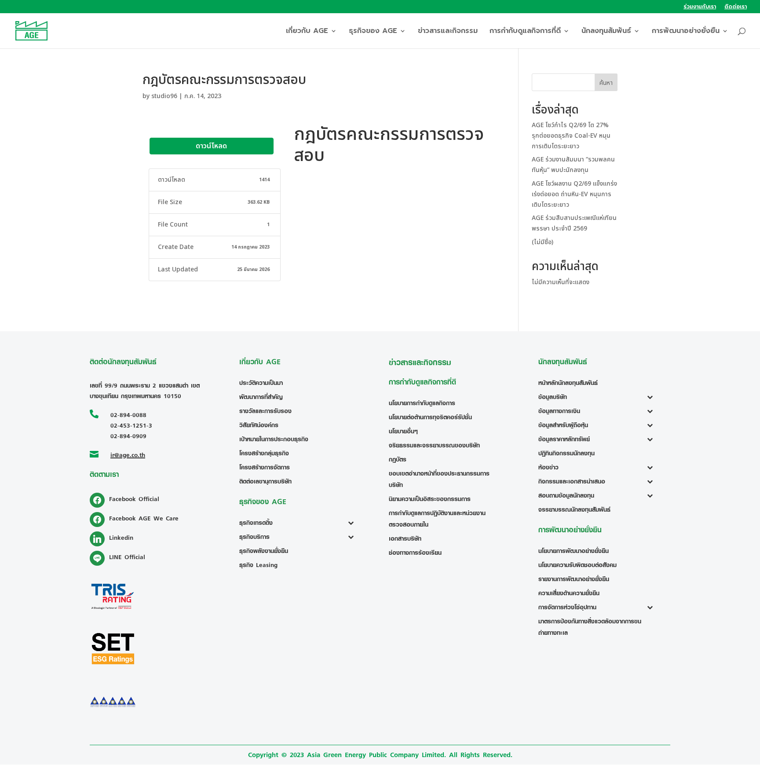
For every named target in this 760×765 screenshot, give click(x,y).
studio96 (164, 96)
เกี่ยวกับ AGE (307, 32)
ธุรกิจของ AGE (373, 32)
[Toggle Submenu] (353, 523)
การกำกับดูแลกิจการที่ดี (525, 32)
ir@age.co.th (127, 454)
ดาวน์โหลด (211, 146)
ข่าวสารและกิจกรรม (448, 32)
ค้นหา (606, 83)
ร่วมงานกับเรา (699, 7)
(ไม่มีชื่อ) (542, 242)
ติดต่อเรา (735, 7)
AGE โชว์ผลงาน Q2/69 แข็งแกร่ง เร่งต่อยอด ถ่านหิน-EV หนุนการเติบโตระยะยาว (574, 194)
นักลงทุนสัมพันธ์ (606, 32)
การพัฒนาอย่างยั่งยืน (686, 32)
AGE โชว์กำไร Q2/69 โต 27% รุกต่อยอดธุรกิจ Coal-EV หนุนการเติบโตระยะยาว (571, 136)
